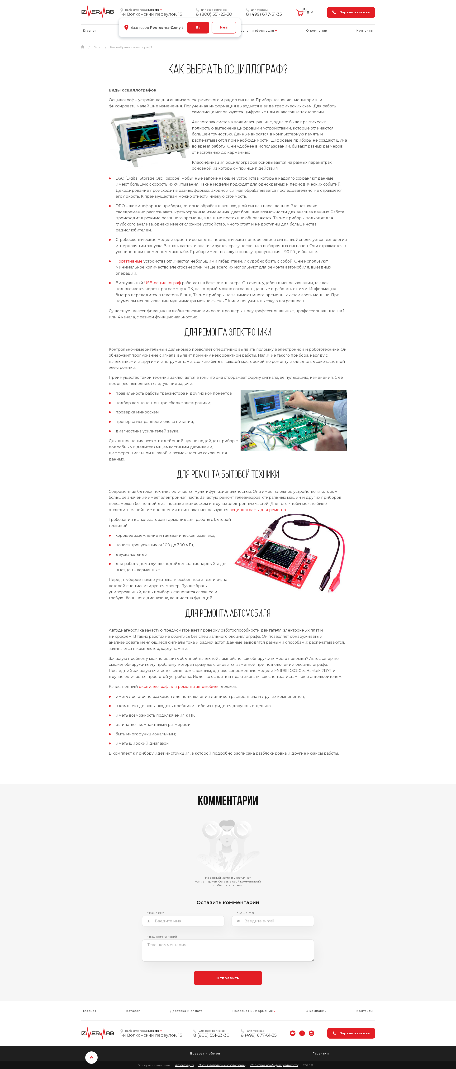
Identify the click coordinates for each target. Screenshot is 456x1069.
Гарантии (321, 1053)
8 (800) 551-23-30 (214, 14)
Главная (89, 30)
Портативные (129, 261)
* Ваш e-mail (246, 913)
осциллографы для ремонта (257, 510)
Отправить (228, 978)
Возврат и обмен (205, 1053)
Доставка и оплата (186, 1011)
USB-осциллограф (162, 283)
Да (198, 27)
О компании (316, 30)
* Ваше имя (155, 913)
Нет (224, 27)
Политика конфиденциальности (274, 1065)
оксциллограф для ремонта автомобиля (179, 686)
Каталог (133, 1011)
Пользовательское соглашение (221, 1065)
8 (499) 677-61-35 (264, 14)
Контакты (364, 30)
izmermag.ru (184, 1065)
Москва (153, 9)
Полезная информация (254, 30)
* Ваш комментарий (162, 936)
